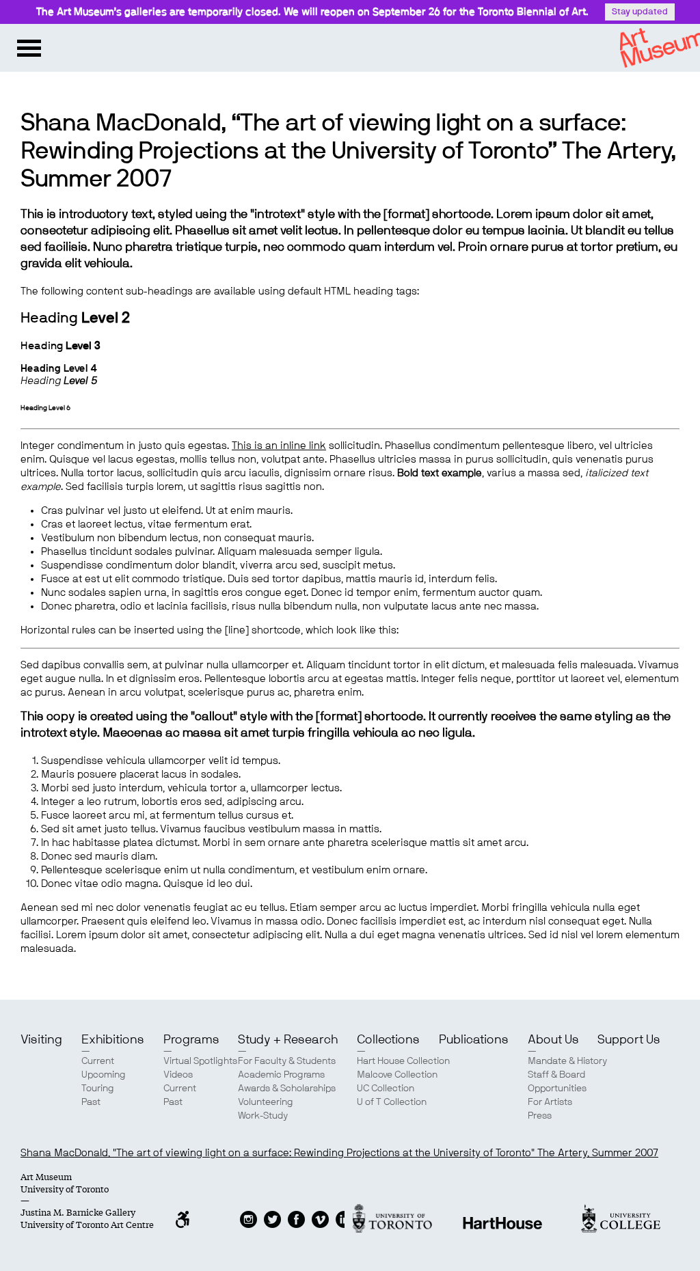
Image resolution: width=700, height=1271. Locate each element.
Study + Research (288, 1040)
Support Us (628, 1040)
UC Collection (385, 1088)
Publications (474, 1040)
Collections (388, 1040)
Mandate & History (567, 1061)
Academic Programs (281, 1075)
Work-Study (263, 1116)
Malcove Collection (397, 1075)
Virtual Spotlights (200, 1061)
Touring (97, 1088)
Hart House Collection (403, 1061)
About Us (553, 1040)
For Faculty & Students (287, 1061)
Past (90, 1102)
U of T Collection (392, 1102)
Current (97, 1061)
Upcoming (103, 1075)
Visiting (41, 1040)
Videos (178, 1075)
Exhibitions (112, 1040)
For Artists (550, 1102)
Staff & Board (556, 1075)
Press (540, 1116)
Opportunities (557, 1088)
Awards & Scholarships (287, 1088)
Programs (191, 1040)
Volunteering (265, 1102)
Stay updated (640, 12)
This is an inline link (279, 446)
